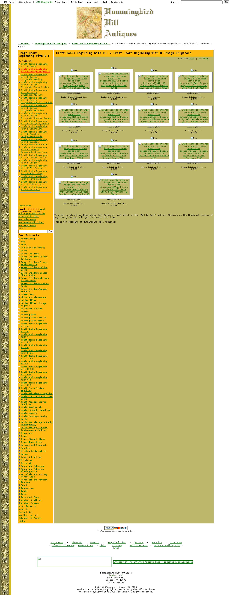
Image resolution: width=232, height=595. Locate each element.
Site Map (117, 545)
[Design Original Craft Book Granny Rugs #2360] (114, 158)
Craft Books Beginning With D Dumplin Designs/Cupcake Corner (35, 141)
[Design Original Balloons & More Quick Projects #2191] (154, 122)
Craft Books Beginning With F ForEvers (34, 188)
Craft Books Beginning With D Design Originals (35, 70)
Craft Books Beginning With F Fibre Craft (34, 183)
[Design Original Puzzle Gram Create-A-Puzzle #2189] (74, 122)
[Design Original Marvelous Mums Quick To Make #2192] (193, 122)
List (191, 58)
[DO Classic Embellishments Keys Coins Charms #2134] (154, 88)
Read (42, 209)
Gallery (203, 58)
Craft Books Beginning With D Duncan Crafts (34, 156)
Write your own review (31, 213)
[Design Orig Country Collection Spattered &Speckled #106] (74, 194)
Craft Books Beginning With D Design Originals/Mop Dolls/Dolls (37, 100)
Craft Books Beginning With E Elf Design (34, 167)
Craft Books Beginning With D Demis (34, 65)
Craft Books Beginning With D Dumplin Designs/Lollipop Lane (34, 149)
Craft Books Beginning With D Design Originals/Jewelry (34, 92)
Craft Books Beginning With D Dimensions (34, 127)
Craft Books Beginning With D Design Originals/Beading (34, 77)
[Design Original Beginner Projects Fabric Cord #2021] (114, 88)
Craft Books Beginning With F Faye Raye (34, 177)
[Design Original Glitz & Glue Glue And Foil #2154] (193, 88)
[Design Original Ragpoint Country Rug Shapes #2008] (74, 88)
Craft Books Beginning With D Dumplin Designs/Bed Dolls (34, 134)
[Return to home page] (116, 38)
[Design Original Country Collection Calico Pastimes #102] (193, 158)
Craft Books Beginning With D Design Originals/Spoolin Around (36, 115)
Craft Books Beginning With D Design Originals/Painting (34, 108)
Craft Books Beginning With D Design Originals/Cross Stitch (35, 84)
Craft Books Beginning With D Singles (34, 161)
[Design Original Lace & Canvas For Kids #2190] (114, 122)
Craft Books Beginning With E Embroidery (34, 172)
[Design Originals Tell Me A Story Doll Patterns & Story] (114, 194)
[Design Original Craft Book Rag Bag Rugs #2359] (74, 158)
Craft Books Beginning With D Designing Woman (35, 122)
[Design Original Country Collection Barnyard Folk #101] (154, 158)
